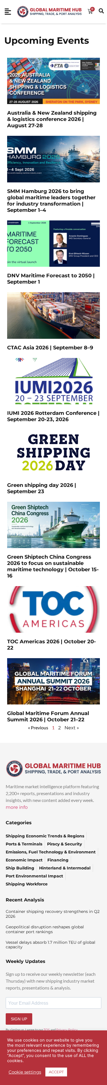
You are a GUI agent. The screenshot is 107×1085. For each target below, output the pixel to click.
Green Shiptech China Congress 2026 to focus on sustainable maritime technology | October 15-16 (53, 566)
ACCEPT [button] (56, 1072)
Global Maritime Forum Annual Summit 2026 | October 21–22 (48, 716)
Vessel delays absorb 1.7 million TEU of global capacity (50, 945)
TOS (47, 1030)
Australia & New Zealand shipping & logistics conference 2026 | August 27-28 (52, 119)
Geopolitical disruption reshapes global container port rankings (45, 929)
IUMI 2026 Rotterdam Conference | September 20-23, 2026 (53, 416)
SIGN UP (19, 1019)
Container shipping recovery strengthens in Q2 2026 (53, 914)
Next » (71, 727)
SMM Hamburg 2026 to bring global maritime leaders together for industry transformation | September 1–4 (51, 200)
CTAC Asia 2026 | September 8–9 (50, 348)
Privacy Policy (67, 1030)
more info (17, 807)
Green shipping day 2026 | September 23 (41, 488)
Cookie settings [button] (25, 1072)
